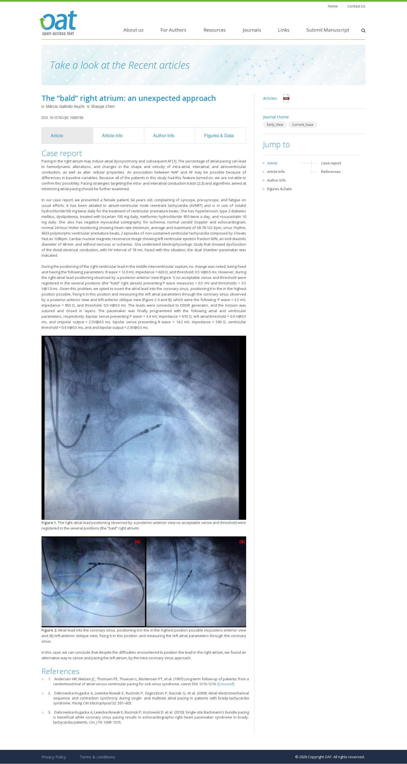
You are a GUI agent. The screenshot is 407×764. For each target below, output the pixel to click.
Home (333, 6)
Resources (215, 30)
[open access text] (58, 22)
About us (133, 30)
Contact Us (356, 6)
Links (283, 30)
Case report (331, 163)
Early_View (275, 124)
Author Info (163, 135)
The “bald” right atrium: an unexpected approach (129, 98)
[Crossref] (225, 683)
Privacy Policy (54, 757)
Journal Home (276, 116)
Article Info (112, 135)
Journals (252, 30)
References (331, 171)
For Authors (173, 30)
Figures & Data (219, 135)
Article (57, 135)
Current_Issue (302, 124)
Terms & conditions (97, 757)
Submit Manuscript (327, 30)
